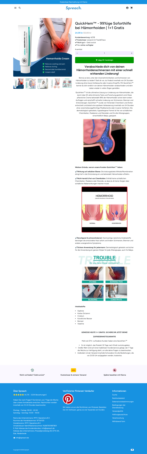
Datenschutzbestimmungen (123, 402)
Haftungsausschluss (120, 414)
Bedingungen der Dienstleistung (118, 406)
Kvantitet (78, 49)
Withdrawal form (118, 421)
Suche (114, 395)
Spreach (26, 450)
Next (69, 47)
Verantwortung (118, 418)
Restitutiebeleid (118, 398)
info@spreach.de (21, 438)
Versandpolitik (117, 411)
